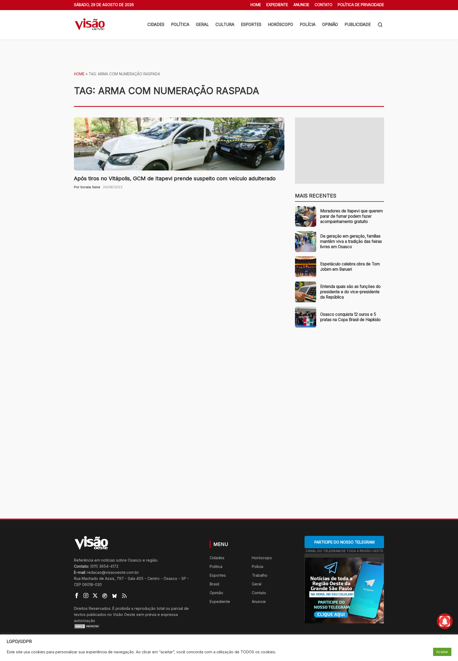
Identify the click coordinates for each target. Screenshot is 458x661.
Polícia (307, 24)
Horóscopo (280, 24)
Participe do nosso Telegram (344, 542)
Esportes (251, 24)
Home (255, 5)
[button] (380, 25)
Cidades (155, 24)
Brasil (214, 584)
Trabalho (259, 575)
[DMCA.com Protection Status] (135, 626)
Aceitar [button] (442, 652)
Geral (202, 24)
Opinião (330, 24)
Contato (323, 5)
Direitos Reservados (92, 608)
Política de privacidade (361, 5)
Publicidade (358, 24)
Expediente (277, 5)
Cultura (224, 24)
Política (180, 24)
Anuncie (301, 5)
